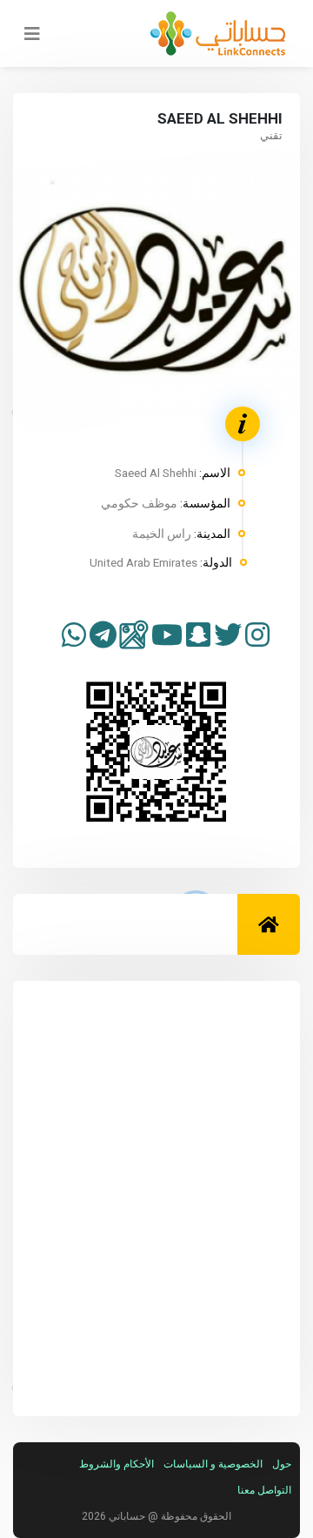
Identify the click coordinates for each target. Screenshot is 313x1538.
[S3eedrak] (228, 636)
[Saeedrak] (257, 636)
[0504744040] (74, 636)
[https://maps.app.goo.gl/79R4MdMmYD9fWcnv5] (134, 634)
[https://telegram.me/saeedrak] (103, 636)
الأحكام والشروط (116, 1464)
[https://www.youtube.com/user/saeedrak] (167, 636)
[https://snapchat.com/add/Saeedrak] (198, 636)
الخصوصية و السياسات (213, 1464)
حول (281, 1464)
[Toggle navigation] (27, 34)
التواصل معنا (264, 1490)
